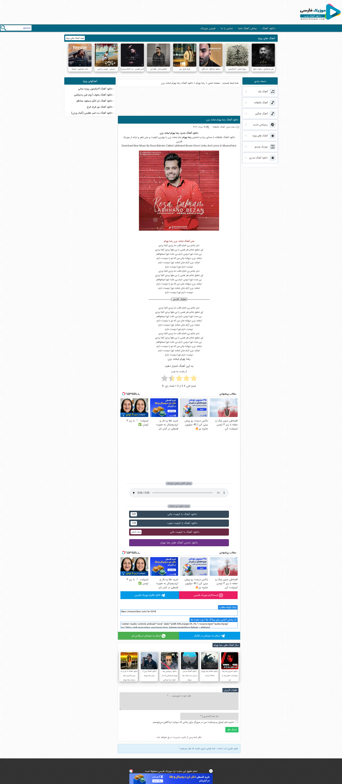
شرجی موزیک (208, 28)
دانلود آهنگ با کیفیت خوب (164, 523)
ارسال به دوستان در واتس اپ (146, 636)
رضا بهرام (200, 83)
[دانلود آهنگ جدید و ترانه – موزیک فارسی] (319, 21)
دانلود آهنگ (268, 28)
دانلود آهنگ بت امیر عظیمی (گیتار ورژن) (91, 113)
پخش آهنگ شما (247, 28)
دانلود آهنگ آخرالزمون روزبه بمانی (95, 89)
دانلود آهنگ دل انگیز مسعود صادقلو (94, 101)
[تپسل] (131, 771)
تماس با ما (227, 28)
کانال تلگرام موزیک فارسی (147, 595)
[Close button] (211, 771)
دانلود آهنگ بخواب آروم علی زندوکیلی (93, 95)
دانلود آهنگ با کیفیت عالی (164, 514)
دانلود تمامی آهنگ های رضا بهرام (179, 543)
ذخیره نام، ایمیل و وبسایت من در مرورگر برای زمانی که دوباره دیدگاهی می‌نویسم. (193, 722)
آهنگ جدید (186, 133)
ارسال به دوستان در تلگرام (207, 636)
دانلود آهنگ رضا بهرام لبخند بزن (222, 120)
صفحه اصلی (214, 83)
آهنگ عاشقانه (222, 137)
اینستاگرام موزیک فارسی (206, 595)
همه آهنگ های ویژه (75, 38)
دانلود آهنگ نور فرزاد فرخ (99, 107)
